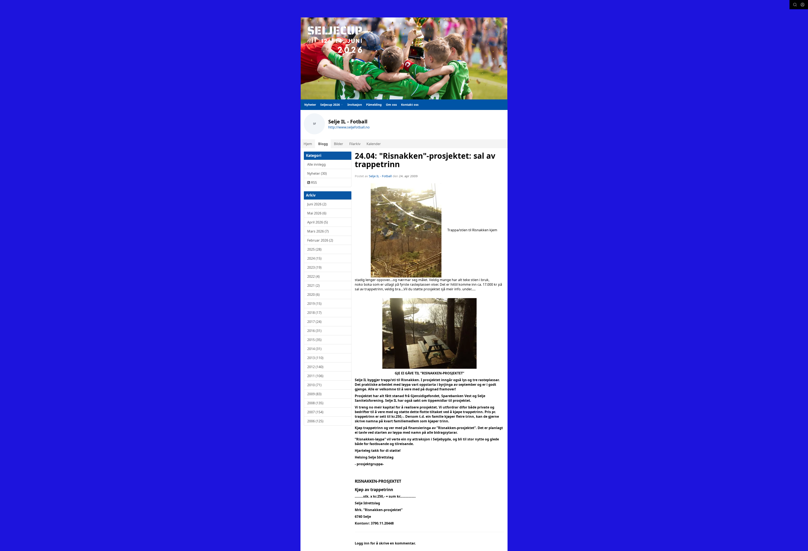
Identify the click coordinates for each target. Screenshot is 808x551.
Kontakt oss (410, 105)
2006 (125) (315, 421)
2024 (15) (314, 258)
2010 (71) (314, 385)
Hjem (308, 143)
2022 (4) (313, 276)
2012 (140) (315, 367)
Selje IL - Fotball (380, 176)
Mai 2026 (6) (316, 213)
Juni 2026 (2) (316, 204)
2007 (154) (315, 412)
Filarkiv (354, 143)
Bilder (338, 143)
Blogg (323, 143)
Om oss (391, 105)
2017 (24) (314, 321)
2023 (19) (314, 267)
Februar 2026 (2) (320, 240)
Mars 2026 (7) (318, 231)
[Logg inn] (802, 4)
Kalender (374, 143)
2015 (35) (314, 339)
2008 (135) (315, 403)
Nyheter (310, 105)
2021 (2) (313, 285)
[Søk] (795, 4)
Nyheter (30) (317, 173)
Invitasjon (354, 105)
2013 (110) (315, 357)
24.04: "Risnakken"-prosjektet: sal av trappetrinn (425, 160)
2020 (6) (313, 294)
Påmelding (374, 105)
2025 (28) (314, 249)
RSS (313, 182)
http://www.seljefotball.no (349, 127)
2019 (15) (314, 303)
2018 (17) (314, 312)
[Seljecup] (404, 58)
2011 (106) (315, 376)
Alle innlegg (316, 164)
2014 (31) (314, 348)
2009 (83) (314, 394)
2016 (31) (314, 330)
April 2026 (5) (317, 222)
